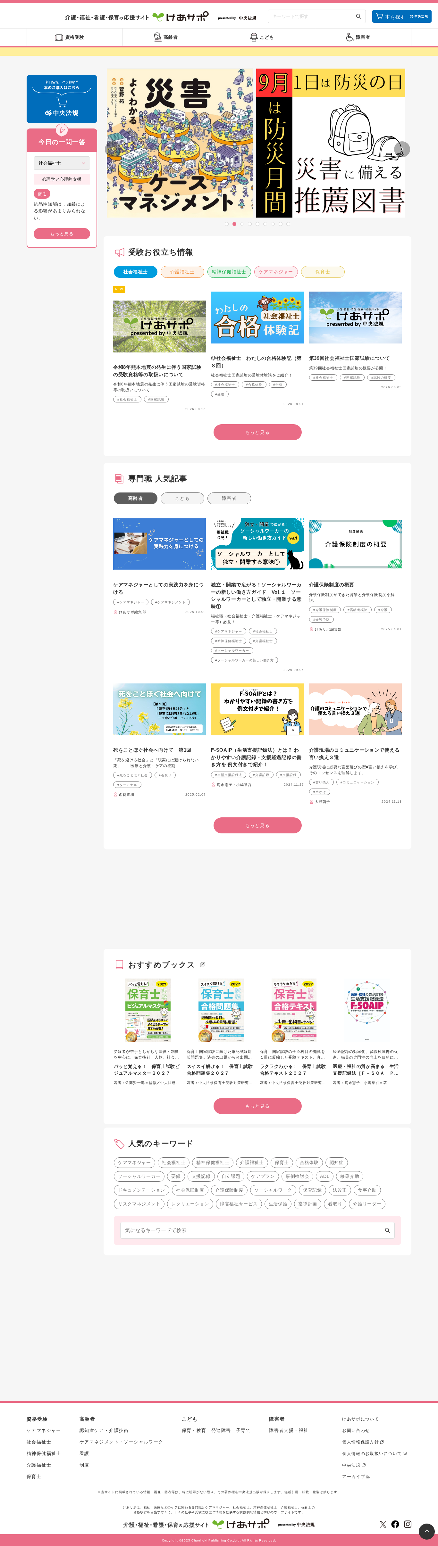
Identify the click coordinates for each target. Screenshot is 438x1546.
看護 (84, 1453)
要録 (176, 1176)
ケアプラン (263, 1176)
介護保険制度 (229, 1190)
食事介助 (367, 1190)
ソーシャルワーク (273, 1190)
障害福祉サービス (239, 1203)
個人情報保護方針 (360, 1442)
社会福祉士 (135, 271)
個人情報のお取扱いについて (372, 1453)
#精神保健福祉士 (228, 641)
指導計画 (307, 1203)
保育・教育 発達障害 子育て (216, 1430)
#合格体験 (254, 384)
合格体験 (309, 1162)
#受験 (219, 394)
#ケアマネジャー (130, 602)
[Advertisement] (62, 350)
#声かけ (319, 792)
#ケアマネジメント (170, 602)
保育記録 (312, 1190)
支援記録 (201, 1176)
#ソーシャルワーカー (232, 650)
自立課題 (231, 1176)
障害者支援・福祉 (288, 1430)
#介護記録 (261, 775)
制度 (84, 1464)
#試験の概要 (381, 377)
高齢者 (135, 498)
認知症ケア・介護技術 (104, 1430)
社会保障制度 (190, 1190)
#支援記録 (288, 775)
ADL (324, 1176)
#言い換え (321, 782)
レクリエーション (190, 1203)
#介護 (383, 610)
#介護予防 (321, 619)
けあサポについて (360, 1419)
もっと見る (62, 233)
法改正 (340, 1190)
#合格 (277, 384)
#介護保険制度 (325, 610)
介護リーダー (367, 1203)
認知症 (337, 1162)
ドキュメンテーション (141, 1190)
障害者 (229, 498)
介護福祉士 (182, 271)
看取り (335, 1203)
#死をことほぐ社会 (132, 775)
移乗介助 (349, 1176)
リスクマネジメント (139, 1203)
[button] (227, 224)
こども (182, 498)
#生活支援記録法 (228, 775)
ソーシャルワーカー (139, 1176)
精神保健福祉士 (229, 271)
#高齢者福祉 (357, 610)
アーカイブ (353, 1476)
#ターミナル (127, 785)
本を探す (395, 17)
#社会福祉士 (127, 399)
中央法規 (351, 1465)
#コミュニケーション (358, 782)
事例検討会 (297, 1176)
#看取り (165, 775)
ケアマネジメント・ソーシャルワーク (122, 1441)
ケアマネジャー (276, 271)
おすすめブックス (162, 964)
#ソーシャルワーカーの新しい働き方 (244, 660)
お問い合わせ (356, 1430)
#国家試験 (156, 399)
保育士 (323, 271)
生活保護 (278, 1203)
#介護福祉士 (263, 641)
